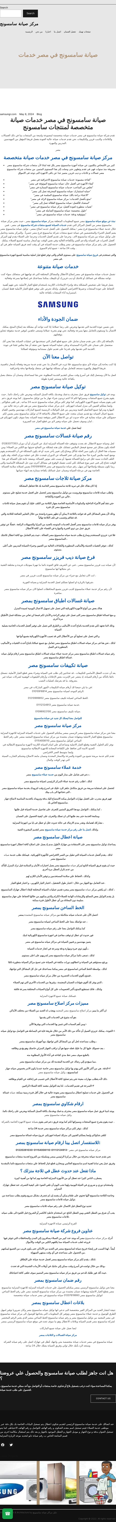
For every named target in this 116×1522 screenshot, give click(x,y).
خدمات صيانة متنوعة (58, 266)
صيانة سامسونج (39, 221)
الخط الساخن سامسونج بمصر (58, 907)
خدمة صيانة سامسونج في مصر (50, 427)
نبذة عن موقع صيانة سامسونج (100, 221)
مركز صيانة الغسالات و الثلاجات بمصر (58, 1334)
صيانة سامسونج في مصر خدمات (58, 54)
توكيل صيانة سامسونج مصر (58, 386)
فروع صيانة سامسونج (87, 254)
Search (4, 7)
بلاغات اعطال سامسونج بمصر (58, 1302)
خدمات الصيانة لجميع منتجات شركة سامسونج (43, 225)
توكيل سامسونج (98, 394)
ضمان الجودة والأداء (58, 319)
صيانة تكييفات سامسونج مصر (58, 665)
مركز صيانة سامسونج (19, 23)
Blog (39, 114)
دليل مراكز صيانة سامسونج (45, 1512)
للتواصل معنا (58, 718)
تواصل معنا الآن (58, 357)
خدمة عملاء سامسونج (43, 774)
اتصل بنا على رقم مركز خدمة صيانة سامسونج (68, 829)
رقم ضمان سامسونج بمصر (58, 1280)
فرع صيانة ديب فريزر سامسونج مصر (58, 557)
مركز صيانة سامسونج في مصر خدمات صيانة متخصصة (58, 157)
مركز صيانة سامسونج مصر (58, 725)
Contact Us (103, 1398)
